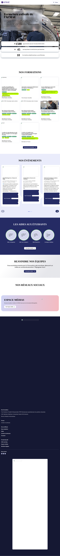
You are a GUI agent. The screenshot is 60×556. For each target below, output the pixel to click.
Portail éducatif (4, 439)
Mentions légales (5, 446)
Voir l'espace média (9, 306)
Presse (2, 420)
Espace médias (4, 444)
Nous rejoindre (4, 429)
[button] (57, 211)
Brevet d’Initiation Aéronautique (8, 416)
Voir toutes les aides (29, 248)
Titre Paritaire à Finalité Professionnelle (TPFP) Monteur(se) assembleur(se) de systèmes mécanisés (23, 412)
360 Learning (4, 442)
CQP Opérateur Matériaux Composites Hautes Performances (14, 414)
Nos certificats (4, 427)
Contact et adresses (5, 422)
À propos (3, 435)
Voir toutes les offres (29, 271)
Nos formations (4, 409)
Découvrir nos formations (29, 147)
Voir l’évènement (7, 198)
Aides (2, 431)
